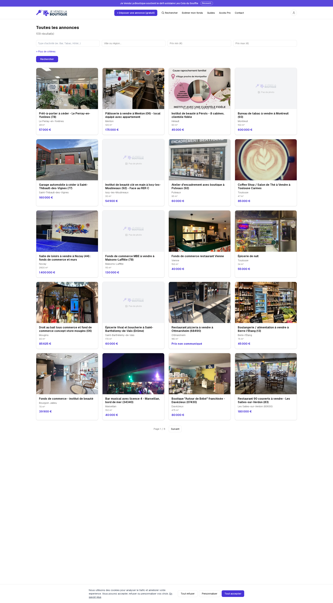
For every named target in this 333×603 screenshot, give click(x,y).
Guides (211, 12)
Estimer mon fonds (192, 12)
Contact (239, 12)
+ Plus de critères (46, 51)
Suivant (175, 428)
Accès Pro (225, 12)
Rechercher (171, 12)
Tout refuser (188, 593)
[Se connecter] (294, 13)
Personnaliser (209, 593)
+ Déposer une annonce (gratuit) (136, 12)
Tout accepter (232, 593)
